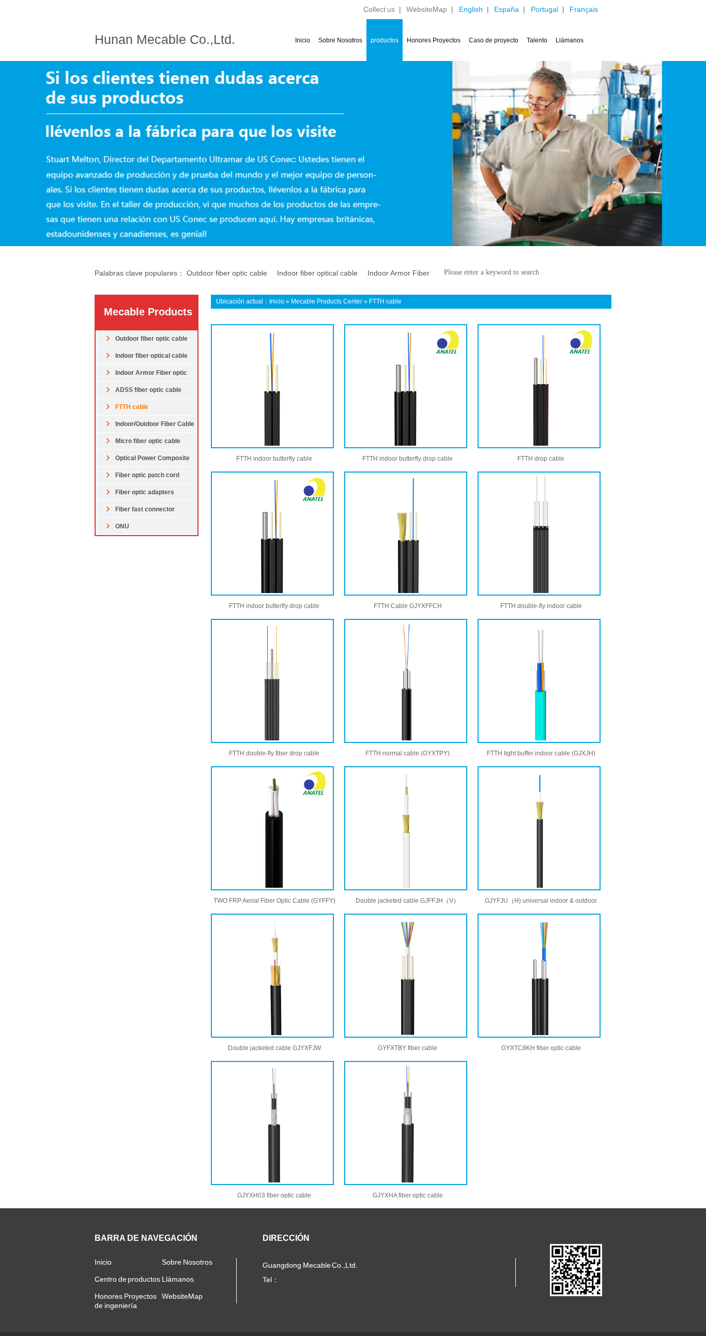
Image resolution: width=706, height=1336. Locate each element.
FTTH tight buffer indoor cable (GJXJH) (541, 753)
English (471, 9)
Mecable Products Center (326, 301)
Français (584, 9)
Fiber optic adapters (144, 492)
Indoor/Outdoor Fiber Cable (154, 424)
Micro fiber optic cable (147, 441)
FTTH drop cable (540, 458)
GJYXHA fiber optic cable (408, 1195)
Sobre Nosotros (340, 40)
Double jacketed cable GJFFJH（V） (407, 900)
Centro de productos (127, 1279)
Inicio (302, 40)
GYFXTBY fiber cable (407, 1048)
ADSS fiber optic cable (148, 389)
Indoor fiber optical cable (317, 273)
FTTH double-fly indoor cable (541, 606)
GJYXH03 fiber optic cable (274, 1195)
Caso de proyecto (493, 40)
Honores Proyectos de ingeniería (126, 1300)
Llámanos (570, 40)
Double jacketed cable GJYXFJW (274, 1048)
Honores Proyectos (434, 40)
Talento (537, 40)
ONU (122, 526)
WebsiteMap (426, 9)
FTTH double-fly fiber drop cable (274, 753)
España (506, 9)
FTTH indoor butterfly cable (274, 458)
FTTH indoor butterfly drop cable (407, 458)
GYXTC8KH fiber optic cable (541, 1048)
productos (384, 40)
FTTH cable (131, 407)
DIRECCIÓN (286, 1238)
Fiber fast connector (145, 509)
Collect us (379, 9)
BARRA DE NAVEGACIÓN (146, 1238)
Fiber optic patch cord (147, 475)
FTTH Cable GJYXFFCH (408, 606)
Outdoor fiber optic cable (227, 273)
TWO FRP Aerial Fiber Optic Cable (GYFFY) (274, 900)
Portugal (544, 9)
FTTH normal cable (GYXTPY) (407, 753)
